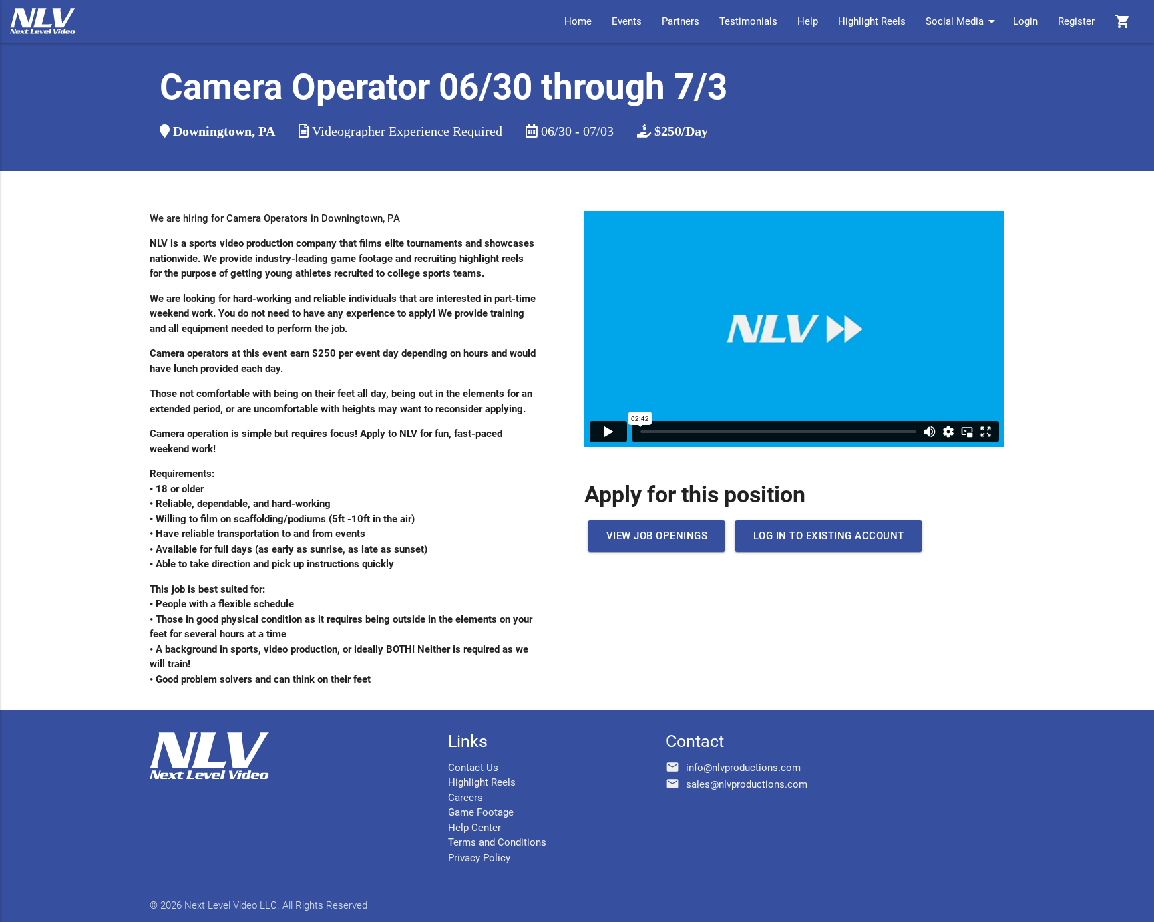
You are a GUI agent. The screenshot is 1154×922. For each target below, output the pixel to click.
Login (1025, 21)
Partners (680, 21)
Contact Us (473, 768)
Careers (465, 798)
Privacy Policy (479, 858)
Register (1076, 21)
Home (578, 21)
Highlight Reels (872, 21)
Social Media (963, 21)
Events (627, 21)
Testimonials (748, 21)
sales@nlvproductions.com (746, 784)
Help (807, 21)
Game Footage (481, 812)
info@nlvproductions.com (743, 768)
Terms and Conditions (497, 842)
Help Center (474, 828)
